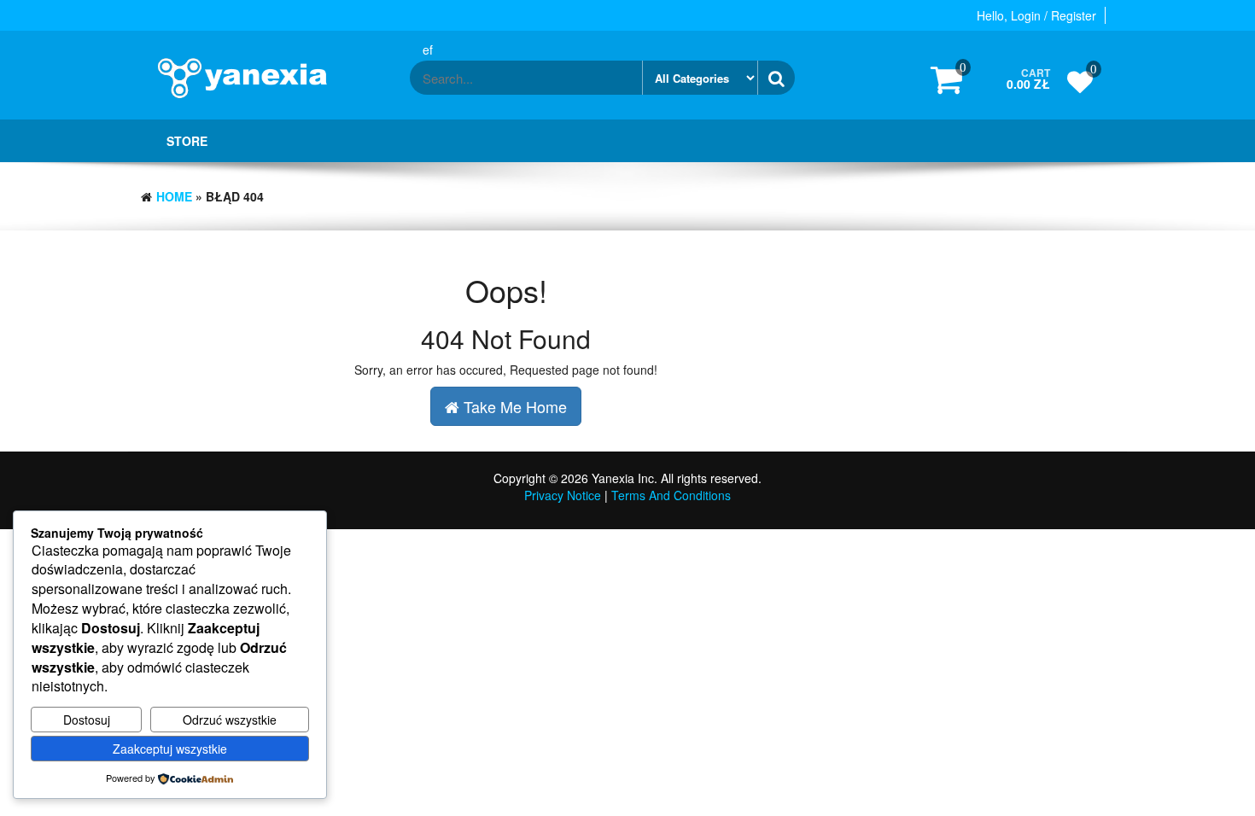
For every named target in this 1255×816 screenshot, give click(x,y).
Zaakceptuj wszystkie (170, 748)
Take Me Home (513, 406)
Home (174, 196)
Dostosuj (86, 719)
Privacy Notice (562, 495)
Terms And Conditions (671, 495)
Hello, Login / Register (1036, 15)
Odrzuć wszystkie (230, 719)
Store (186, 140)
